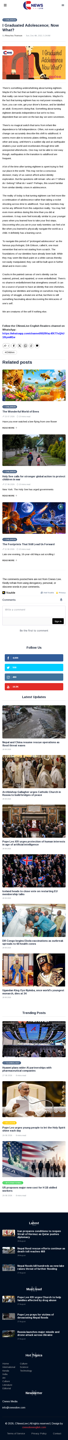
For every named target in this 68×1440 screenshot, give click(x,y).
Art (3, 1377)
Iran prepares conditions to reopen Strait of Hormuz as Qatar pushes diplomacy (39, 1234)
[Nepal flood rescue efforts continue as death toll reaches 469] (8, 1253)
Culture (6, 1381)
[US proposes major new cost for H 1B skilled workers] (34, 1159)
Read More (8, 428)
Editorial (6, 1388)
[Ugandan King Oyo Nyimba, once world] (34, 970)
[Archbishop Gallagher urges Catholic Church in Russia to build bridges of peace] (34, 771)
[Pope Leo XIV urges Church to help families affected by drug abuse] (8, 1302)
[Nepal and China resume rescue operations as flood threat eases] (34, 721)
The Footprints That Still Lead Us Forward (28, 544)
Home (5, 1363)
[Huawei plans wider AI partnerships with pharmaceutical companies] (34, 1039)
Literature (7, 1385)
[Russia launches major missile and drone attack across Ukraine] (8, 1336)
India (4, 1374)
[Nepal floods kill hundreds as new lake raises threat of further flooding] (8, 1270)
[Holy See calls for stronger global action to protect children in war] (34, 450)
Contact (57, 1433)
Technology (26, 1370)
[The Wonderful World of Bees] (34, 385)
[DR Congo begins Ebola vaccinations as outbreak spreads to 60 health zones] (34, 920)
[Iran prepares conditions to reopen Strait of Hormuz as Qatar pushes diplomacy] (8, 1236)
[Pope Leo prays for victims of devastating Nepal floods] (8, 1319)
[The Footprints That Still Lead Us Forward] (34, 518)
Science (24, 1367)
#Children (10, 352)
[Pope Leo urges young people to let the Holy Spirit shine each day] (34, 1099)
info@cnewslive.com (13, 1407)
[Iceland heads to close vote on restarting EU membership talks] (34, 870)
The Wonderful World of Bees (20, 411)
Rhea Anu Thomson (13, 36)
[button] (9, 5)
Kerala (5, 1370)
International (8, 1367)
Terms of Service (16, 1433)
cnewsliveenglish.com (34, 1427)
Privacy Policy (39, 1433)
